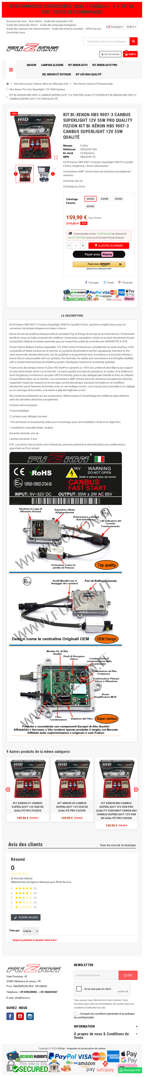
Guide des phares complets (67, 28)
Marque (67, 145)
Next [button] (136, 789)
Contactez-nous (15, 32)
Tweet (110, 282)
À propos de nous (16, 21)
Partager (93, 282)
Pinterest (127, 282)
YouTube (20, 1016)
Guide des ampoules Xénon (22, 24)
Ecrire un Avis (28, 917)
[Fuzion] (32, 47)
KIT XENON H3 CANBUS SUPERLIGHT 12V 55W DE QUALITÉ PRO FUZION (72, 807)
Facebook (10, 1016)
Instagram (30, 1016)
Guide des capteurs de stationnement (28, 28)
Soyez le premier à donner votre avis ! (35, 940)
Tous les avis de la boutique (118, 845)
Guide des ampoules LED (58, 21)
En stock (68, 153)
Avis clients (35, 21)
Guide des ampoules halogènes (58, 24)
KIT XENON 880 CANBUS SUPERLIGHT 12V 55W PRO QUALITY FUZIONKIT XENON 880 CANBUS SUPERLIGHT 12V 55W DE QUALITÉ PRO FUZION (116, 811)
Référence (69, 149)
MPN (66, 156)
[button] (99, 266)
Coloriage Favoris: (72, 201)
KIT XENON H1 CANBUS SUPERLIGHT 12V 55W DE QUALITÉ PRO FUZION (28, 807)
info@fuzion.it (39, 997)
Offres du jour (93, 28)
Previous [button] (7, 789)
